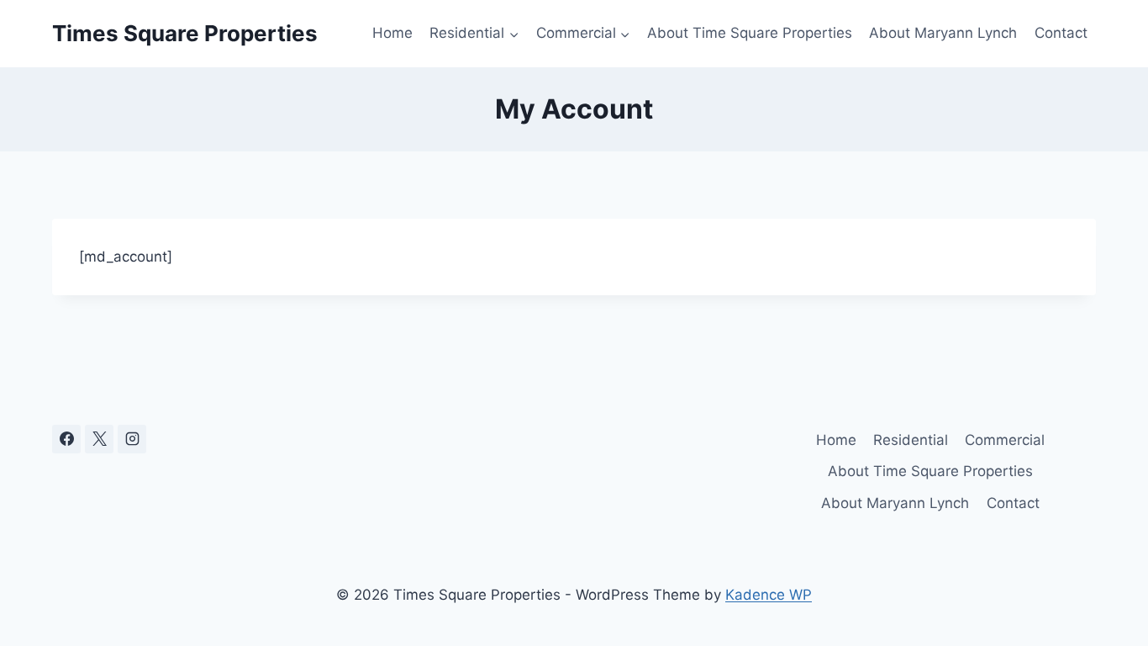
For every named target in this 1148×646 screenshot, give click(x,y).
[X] (99, 439)
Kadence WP (768, 594)
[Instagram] (132, 439)
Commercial (1005, 440)
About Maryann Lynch (943, 32)
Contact (1061, 32)
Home (392, 32)
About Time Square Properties (749, 32)
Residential (910, 440)
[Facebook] (66, 439)
